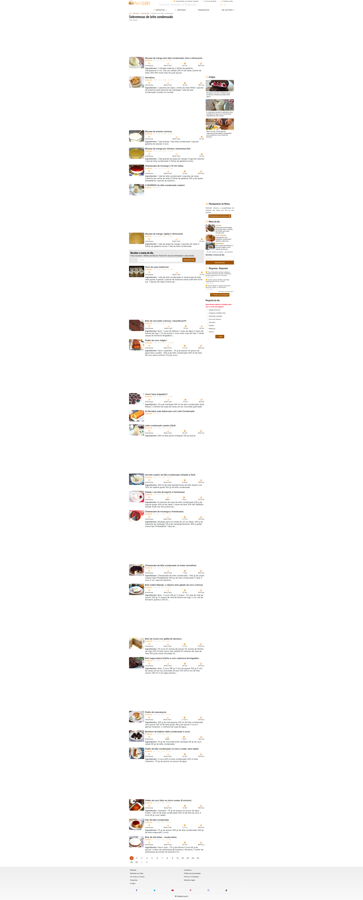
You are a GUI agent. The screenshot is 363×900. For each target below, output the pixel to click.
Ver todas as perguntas (225, 291)
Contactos (188, 870)
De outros (227, 10)
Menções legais (189, 880)
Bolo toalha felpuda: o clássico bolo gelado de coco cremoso (174, 585)
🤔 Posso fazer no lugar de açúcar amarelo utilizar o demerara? (218, 286)
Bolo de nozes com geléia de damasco (163, 639)
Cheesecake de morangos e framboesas (164, 511)
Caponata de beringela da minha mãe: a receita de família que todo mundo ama (224, 230)
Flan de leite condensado (157, 820)
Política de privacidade (192, 873)
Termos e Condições (191, 877)
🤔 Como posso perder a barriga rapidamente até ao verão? (217, 280)
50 (198, 858)
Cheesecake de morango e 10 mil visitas (164, 166)
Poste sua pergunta (221, 295)
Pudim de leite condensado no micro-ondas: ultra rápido (172, 749)
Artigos (181, 10)
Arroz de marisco (215, 319)
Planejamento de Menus (218, 216)
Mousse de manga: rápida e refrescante (164, 234)
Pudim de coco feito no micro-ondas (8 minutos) (168, 800)
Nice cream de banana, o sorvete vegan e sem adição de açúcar (224, 247)
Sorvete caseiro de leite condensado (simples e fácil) (170, 475)
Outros (211, 332)
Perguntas (203, 10)
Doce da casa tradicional (157, 267)
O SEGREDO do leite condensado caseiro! (165, 185)
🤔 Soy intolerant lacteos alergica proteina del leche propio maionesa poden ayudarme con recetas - (218, 273)
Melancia (212, 329)
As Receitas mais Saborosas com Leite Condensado (170, 411)
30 (188, 858)
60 (131, 862)
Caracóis (212, 322)
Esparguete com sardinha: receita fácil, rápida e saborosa (224, 239)
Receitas (160, 10)
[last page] (147, 862)
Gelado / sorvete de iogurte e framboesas (165, 492)
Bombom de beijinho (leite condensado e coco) (167, 731)
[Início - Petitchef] (130, 13)
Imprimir (230, 252)
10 (177, 858)
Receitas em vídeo (136, 873)
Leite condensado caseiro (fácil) (160, 425)
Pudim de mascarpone (155, 712)
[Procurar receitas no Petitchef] (221, 4)
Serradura (149, 77)
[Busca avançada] (225, 5)
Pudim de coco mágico (156, 340)
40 (193, 858)
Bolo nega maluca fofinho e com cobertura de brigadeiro (172, 658)
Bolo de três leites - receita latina (160, 837)
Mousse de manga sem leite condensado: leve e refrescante (173, 58)
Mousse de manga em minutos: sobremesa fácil (167, 148)
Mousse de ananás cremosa (158, 131)
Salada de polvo (214, 310)
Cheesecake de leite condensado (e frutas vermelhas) (170, 565)
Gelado (211, 325)
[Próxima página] (142, 862)
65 (137, 862)
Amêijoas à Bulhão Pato (217, 313)
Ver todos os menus (216, 252)
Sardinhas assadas (215, 316)
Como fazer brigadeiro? (156, 394)
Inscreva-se (189, 260)
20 (183, 858)
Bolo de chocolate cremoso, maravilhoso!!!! (165, 321)
